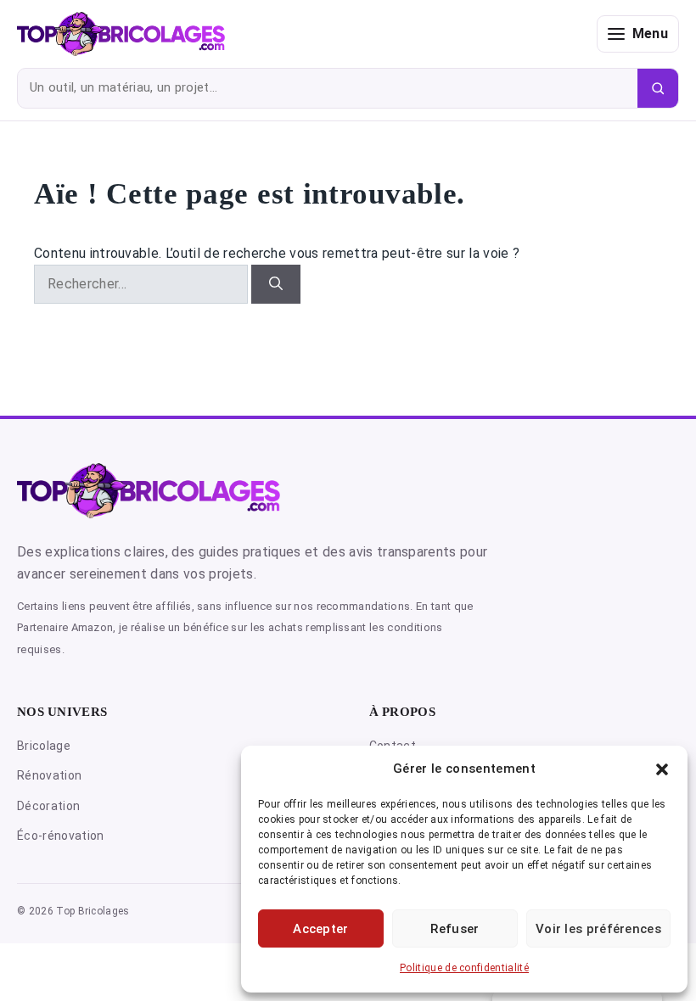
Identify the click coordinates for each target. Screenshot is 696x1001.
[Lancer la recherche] (657, 88)
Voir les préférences (598, 929)
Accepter (320, 929)
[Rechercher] (275, 284)
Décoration (48, 806)
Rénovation (49, 775)
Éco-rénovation (60, 835)
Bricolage (43, 745)
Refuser (454, 929)
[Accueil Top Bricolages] (301, 34)
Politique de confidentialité (464, 968)
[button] (662, 769)
